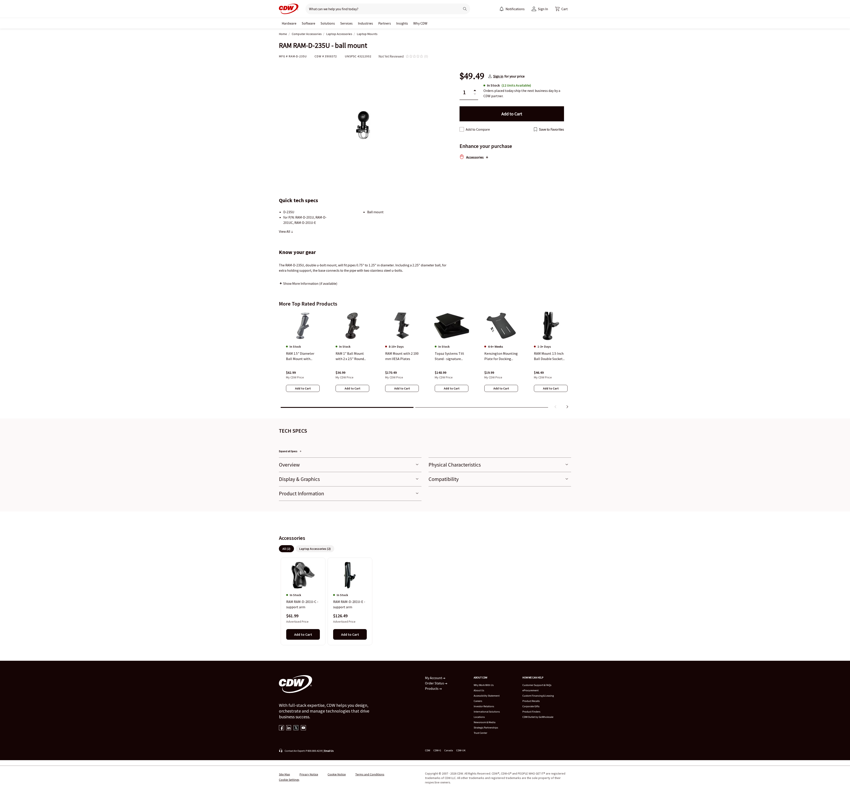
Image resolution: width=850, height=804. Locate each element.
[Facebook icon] (281, 728)
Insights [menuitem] (402, 23)
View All (285, 231)
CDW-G (437, 750)
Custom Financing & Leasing (538, 695)
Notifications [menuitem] (515, 9)
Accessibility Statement (487, 695)
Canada (448, 750)
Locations (479, 717)
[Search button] (464, 8)
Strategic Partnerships (486, 727)
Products (432, 688)
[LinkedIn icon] (288, 728)
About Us (479, 690)
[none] (289, 23)
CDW (427, 750)
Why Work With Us (484, 685)
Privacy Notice (308, 774)
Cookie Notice (337, 774)
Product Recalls (531, 701)
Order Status (435, 683)
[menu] (512, 9)
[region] (425, 360)
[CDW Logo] (288, 9)
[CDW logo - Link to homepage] (288, 9)
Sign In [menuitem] (543, 9)
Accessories (475, 157)
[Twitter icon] (296, 728)
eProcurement (530, 690)
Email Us (329, 750)
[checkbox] (462, 129)
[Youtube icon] (303, 728)
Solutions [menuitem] (328, 23)
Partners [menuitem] (384, 23)
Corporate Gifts (530, 706)
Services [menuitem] (346, 23)
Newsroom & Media (484, 722)
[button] (561, 9)
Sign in (498, 76)
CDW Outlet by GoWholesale (537, 717)
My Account (434, 678)
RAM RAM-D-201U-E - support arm (349, 604)
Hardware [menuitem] (289, 23)
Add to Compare (478, 129)
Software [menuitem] (308, 23)
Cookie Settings (289, 780)
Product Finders (531, 711)
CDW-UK (461, 750)
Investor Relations (484, 706)
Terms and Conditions (369, 774)
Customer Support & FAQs (536, 685)
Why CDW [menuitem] (420, 23)
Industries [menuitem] (365, 23)
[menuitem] (501, 9)
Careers (478, 701)
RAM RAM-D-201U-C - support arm (302, 604)
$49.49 (472, 76)
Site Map (284, 774)
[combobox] (381, 9)
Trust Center (480, 732)
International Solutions (487, 711)
